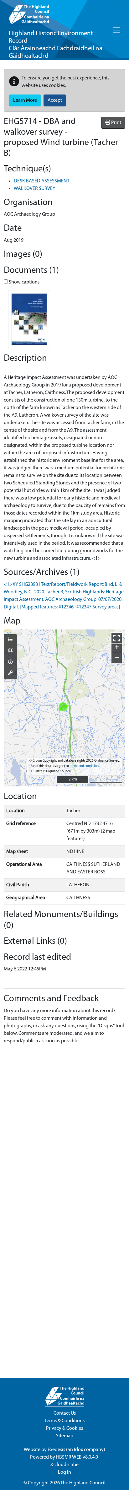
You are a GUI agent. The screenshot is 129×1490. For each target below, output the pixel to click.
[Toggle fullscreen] (116, 638)
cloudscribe (66, 1464)
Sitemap (64, 1436)
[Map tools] (10, 673)
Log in (64, 1472)
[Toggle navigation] (116, 30)
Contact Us (65, 1413)
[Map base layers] (10, 651)
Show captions (23, 282)
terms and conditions (85, 766)
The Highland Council (83, 1483)
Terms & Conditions (64, 1420)
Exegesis (56, 1449)
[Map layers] (10, 640)
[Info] (10, 662)
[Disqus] (64, 1133)
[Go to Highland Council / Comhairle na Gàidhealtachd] (29, 12)
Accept (55, 100)
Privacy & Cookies (64, 1428)
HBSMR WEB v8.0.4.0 (77, 1457)
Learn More (25, 100)
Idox (78, 1449)
